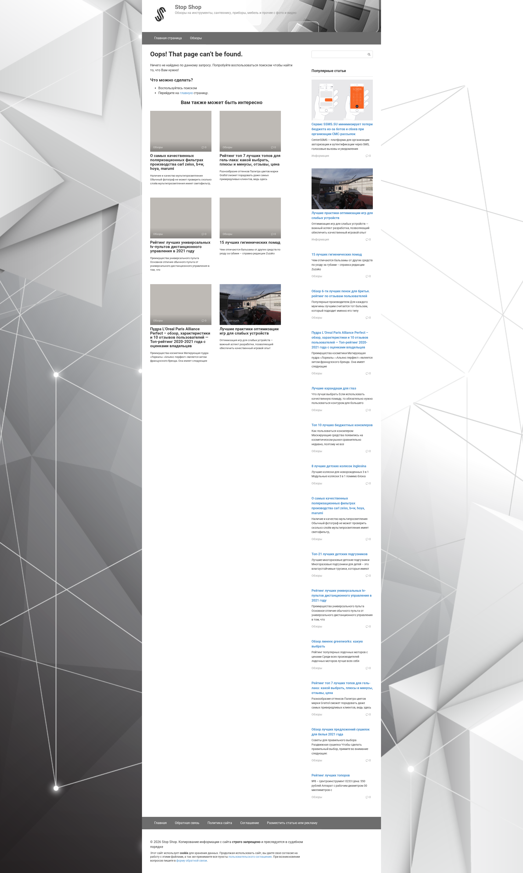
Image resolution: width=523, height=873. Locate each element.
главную (186, 93)
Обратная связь (187, 823)
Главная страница (168, 38)
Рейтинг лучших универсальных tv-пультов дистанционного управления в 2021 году (180, 246)
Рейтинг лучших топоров (331, 775)
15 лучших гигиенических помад (250, 242)
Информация (320, 155)
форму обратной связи (191, 860)
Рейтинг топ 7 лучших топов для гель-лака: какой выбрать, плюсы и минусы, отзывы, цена (250, 160)
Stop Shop (188, 7)
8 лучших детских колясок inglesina (339, 466)
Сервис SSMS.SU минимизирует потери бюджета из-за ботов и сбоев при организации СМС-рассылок (342, 129)
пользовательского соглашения (250, 857)
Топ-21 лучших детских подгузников (340, 554)
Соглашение (249, 823)
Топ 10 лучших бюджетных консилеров (342, 425)
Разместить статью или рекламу (292, 823)
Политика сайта (220, 823)
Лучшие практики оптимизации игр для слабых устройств (249, 331)
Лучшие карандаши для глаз (334, 388)
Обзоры (196, 38)
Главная (160, 823)
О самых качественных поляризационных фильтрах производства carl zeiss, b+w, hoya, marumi (177, 162)
